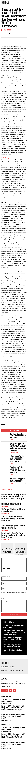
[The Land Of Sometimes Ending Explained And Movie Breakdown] (5, 480)
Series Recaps (14, 452)
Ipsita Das (12, 33)
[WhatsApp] (12, 42)
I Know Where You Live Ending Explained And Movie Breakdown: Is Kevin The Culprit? (17, 458)
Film (12, 439)
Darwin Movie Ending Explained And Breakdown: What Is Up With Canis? (17, 469)
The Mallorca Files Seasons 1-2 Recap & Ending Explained (13, 510)
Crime (7, 424)
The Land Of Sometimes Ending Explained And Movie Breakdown (17, 480)
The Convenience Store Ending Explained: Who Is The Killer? (18, 435)
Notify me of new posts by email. (10, 598)
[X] (6, 42)
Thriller (18, 424)
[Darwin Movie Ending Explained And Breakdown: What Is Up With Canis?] (5, 469)
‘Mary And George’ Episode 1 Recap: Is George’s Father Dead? (13, 527)
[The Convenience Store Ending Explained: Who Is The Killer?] (5, 436)
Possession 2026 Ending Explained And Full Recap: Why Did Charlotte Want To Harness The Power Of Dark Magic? (18, 446)
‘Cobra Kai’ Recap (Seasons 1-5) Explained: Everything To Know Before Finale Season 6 (13, 518)
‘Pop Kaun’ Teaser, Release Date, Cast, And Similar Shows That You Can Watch (7, 550)
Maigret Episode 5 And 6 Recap (11, 504)
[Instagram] (6, 690)
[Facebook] (2, 42)
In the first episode (6, 158)
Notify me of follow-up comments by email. (12, 597)
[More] (16, 42)
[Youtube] (14, 690)
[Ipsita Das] (2, 33)
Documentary (12, 424)
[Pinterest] (9, 42)
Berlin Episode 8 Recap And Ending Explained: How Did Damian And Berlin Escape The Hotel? (13, 535)
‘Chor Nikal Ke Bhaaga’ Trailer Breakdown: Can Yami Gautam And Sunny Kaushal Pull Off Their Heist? (20, 551)
